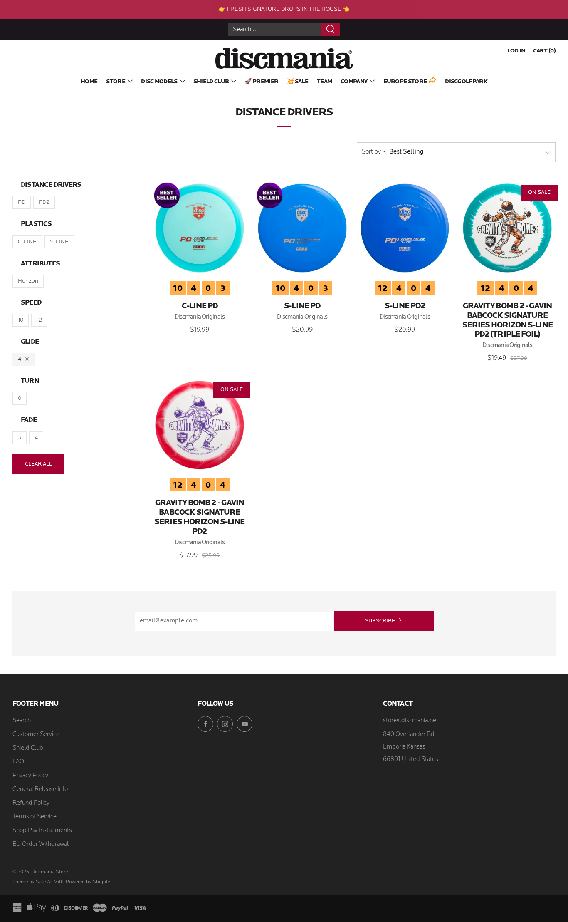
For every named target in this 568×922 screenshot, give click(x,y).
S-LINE (59, 242)
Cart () (544, 51)
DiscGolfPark (466, 82)
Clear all (38, 464)
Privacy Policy (30, 776)
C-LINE (27, 242)
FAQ (18, 762)
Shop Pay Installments (42, 831)
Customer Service (35, 734)
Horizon (28, 281)
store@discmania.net (410, 721)
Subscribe (380, 621)
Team (324, 82)
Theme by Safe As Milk (37, 882)
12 (39, 320)
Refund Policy (30, 803)
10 (20, 320)
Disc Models (159, 82)
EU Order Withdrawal (40, 844)
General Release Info (40, 789)
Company (354, 82)
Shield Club (211, 82)
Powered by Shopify (88, 882)
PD (21, 202)
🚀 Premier (261, 82)
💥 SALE (297, 82)
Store (115, 82)
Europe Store (405, 82)
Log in (516, 51)
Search (21, 721)
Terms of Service (34, 817)
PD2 (44, 202)
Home (89, 82)
